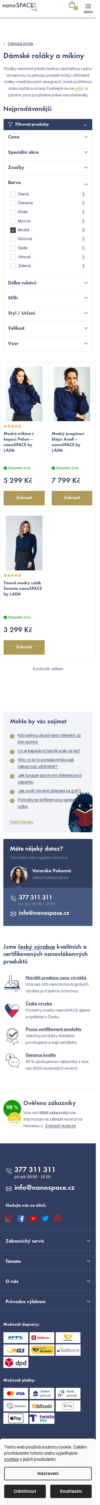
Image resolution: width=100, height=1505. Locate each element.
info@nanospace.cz (44, 913)
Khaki (51, 212)
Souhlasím (71, 1491)
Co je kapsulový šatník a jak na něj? (49, 751)
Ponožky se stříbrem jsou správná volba (48, 803)
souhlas (11, 1459)
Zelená (51, 266)
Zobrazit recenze (60, 1126)
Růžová (51, 239)
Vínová (51, 257)
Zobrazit (24, 498)
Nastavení (48, 1473)
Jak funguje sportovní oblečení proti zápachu (50, 778)
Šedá (51, 248)
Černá (51, 194)
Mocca (51, 221)
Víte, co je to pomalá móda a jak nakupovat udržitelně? (46, 763)
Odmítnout (25, 1491)
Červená (51, 203)
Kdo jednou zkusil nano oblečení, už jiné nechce (49, 738)
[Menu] (88, 9)
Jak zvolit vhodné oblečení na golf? (49, 791)
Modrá (51, 230)
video (79, 88)
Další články (21, 822)
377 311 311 (35, 898)
